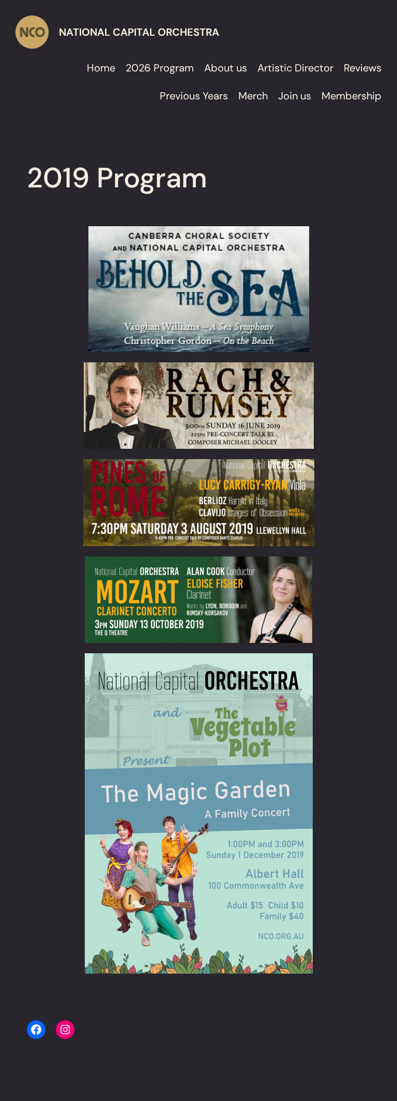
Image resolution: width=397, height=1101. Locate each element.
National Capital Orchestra (139, 32)
